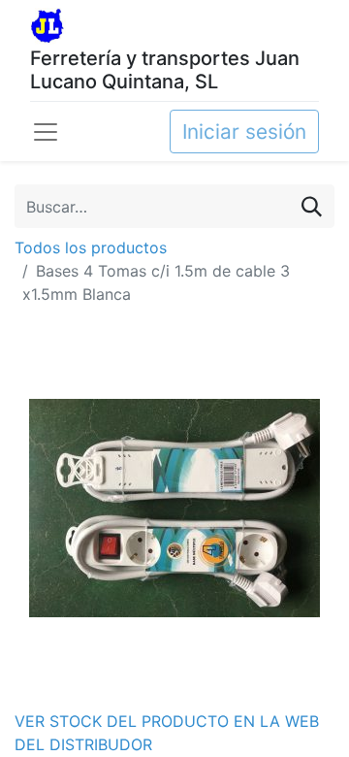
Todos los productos (91, 247)
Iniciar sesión (244, 131)
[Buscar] (311, 206)
